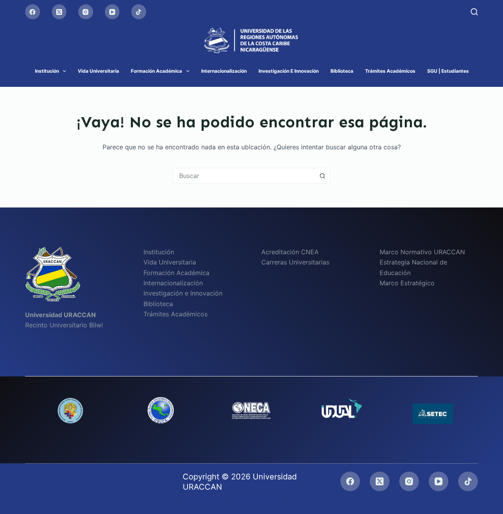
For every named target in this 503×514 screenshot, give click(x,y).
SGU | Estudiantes (448, 71)
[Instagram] (85, 11)
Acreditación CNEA (290, 252)
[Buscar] (474, 11)
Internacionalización (224, 71)
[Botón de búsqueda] (322, 175)
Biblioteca (341, 71)
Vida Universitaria (98, 71)
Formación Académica (156, 71)
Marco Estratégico (407, 283)
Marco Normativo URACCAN (422, 252)
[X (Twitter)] (59, 11)
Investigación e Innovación (289, 71)
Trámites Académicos (390, 71)
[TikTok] (138, 11)
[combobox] (244, 176)
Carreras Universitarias (295, 262)
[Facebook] (32, 11)
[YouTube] (112, 11)
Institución (47, 71)
